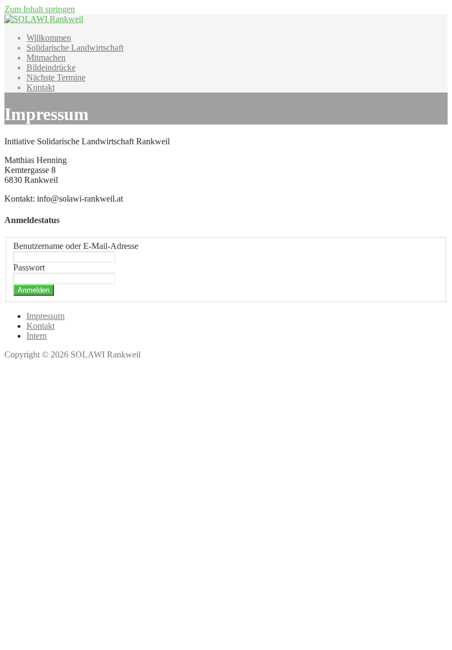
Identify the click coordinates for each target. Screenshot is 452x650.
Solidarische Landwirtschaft (74, 47)
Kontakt (40, 87)
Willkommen (48, 37)
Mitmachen (46, 57)
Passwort (29, 267)
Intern (36, 335)
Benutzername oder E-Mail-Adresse (75, 246)
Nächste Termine (55, 77)
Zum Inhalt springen (39, 9)
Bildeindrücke (51, 67)
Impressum (45, 316)
